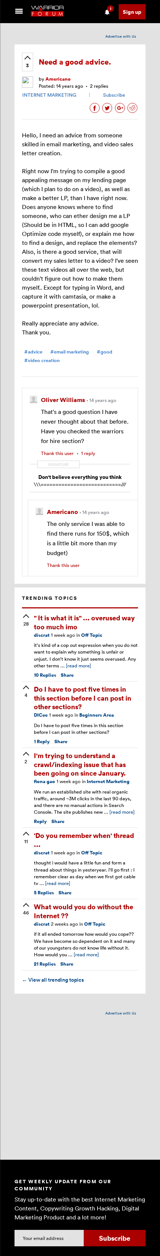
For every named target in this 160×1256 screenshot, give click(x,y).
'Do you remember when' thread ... (84, 839)
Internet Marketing (108, 781)
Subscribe (114, 94)
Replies (45, 675)
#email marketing (69, 352)
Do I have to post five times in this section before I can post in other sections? (82, 697)
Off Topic (91, 635)
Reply (42, 741)
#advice (33, 352)
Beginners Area (96, 715)
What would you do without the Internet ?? (83, 911)
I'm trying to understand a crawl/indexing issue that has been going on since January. (80, 764)
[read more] (78, 665)
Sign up (132, 12)
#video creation (42, 360)
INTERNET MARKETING (49, 94)
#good (104, 352)
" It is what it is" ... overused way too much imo (84, 622)
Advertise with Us (120, 36)
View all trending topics (53, 980)
